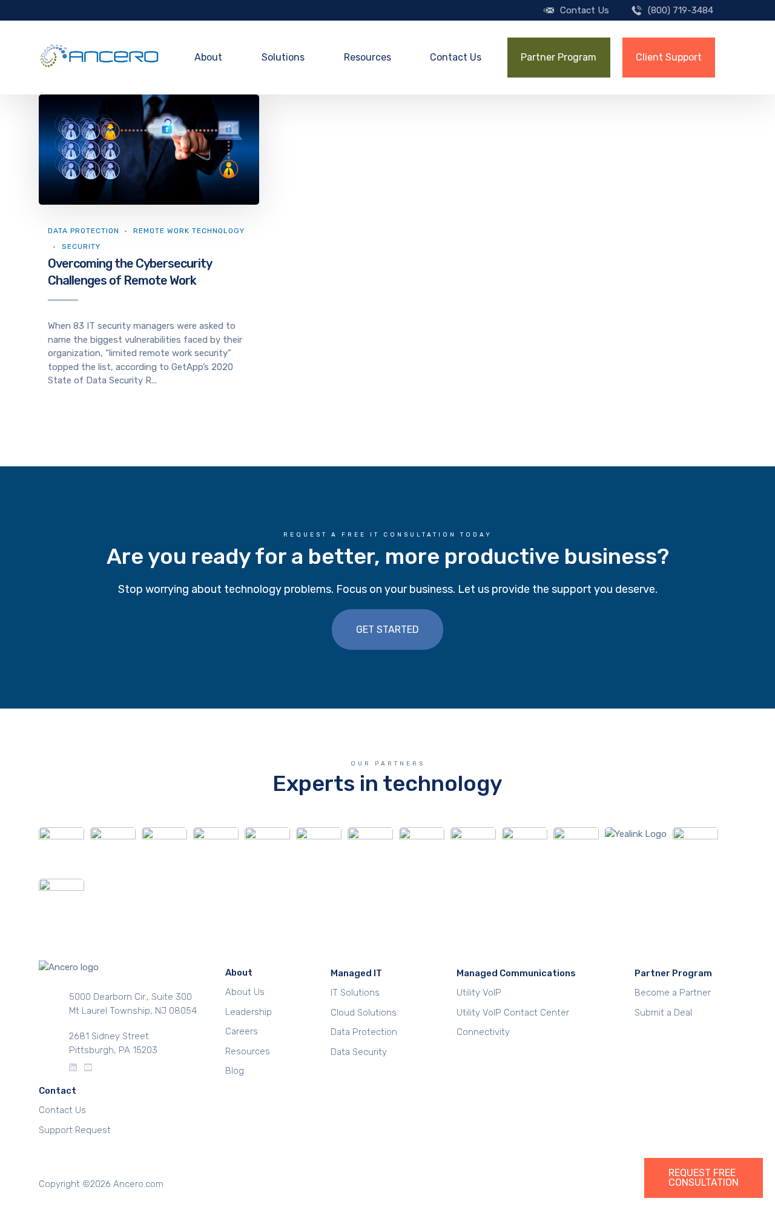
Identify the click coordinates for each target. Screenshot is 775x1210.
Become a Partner (673, 992)
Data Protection (83, 230)
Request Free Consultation (703, 1178)
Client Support (669, 57)
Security (81, 246)
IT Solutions (355, 992)
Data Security (359, 1051)
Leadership (248, 1012)
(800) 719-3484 (680, 10)
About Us (245, 992)
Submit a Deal (663, 1012)
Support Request (75, 1130)
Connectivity (483, 1032)
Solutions (283, 57)
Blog (234, 1070)
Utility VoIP (479, 992)
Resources (367, 57)
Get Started (387, 629)
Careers (241, 1031)
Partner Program (558, 57)
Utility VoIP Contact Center (513, 1012)
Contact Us (584, 10)
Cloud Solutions (364, 1012)
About (208, 57)
